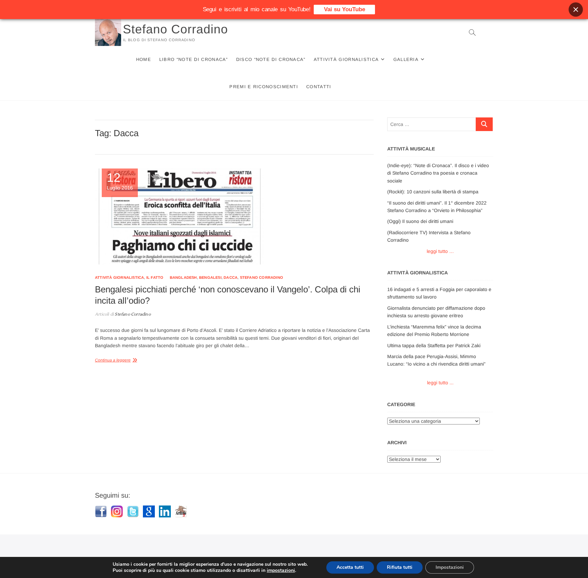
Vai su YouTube (344, 9)
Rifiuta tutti (399, 567)
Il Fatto (155, 277)
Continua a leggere (113, 360)
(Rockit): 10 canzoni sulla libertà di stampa (432, 191)
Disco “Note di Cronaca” (271, 59)
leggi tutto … (440, 251)
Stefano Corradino (175, 29)
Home (143, 59)
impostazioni (281, 570)
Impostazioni (450, 567)
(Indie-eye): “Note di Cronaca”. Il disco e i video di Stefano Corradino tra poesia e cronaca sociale (438, 173)
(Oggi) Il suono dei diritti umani (420, 221)
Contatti (318, 86)
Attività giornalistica (346, 59)
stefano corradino (261, 277)
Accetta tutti (350, 567)
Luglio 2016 (120, 181)
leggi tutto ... (440, 382)
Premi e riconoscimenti (263, 86)
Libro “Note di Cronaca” (193, 59)
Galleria (406, 59)
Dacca (231, 277)
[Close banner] (576, 9)
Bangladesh (183, 277)
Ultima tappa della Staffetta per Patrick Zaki (433, 345)
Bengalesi (210, 277)
